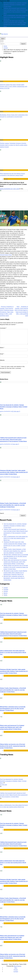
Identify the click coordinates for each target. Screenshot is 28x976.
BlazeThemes (17, 966)
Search (2, 513)
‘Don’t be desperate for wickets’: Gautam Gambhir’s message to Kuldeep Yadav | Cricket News (15, 4)
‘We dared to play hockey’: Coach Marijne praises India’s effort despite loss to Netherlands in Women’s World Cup (15, 572)
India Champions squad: (7, 287)
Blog (16, 968)
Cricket (6, 179)
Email (2, 354)
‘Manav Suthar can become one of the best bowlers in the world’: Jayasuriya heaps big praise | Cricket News (16, 567)
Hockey (6, 591)
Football (6, 589)
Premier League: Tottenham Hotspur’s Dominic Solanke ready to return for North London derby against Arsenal (13, 145)
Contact (16, 971)
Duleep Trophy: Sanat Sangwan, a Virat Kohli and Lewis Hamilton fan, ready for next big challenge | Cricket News (13, 505)
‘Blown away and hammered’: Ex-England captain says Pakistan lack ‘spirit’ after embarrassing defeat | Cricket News (15, 561)
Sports (1, 81)
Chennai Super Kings (6, 255)
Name (2, 347)
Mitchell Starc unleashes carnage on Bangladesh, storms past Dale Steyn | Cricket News (14, 578)
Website (2, 360)
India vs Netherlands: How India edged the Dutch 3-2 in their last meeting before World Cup (16, 17)
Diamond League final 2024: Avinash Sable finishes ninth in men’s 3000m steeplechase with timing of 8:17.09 (13, 86)
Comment (3, 328)
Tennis (5, 595)
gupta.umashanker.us (6, 188)
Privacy (16, 969)
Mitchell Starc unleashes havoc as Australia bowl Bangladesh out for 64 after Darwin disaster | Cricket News (16, 556)
